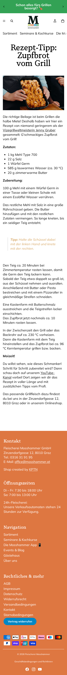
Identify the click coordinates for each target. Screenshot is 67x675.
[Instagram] (33, 669)
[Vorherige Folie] (4, 7)
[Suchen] (12, 21)
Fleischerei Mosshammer (37, 654)
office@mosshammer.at (32, 462)
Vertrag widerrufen (20, 621)
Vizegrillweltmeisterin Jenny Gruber (29, 130)
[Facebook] (27, 669)
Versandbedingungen (20, 604)
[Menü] (4, 21)
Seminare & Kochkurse (36, 33)
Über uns (10, 561)
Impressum (12, 589)
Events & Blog (14, 550)
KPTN (33, 469)
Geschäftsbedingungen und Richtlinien (33, 661)
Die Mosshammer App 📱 (23, 545)
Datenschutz (13, 594)
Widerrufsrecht (15, 599)
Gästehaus (12, 555)
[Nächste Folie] (63, 7)
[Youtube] (40, 669)
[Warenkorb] (63, 21)
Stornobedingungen (18, 615)
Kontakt (9, 610)
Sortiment (10, 33)
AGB (7, 583)
